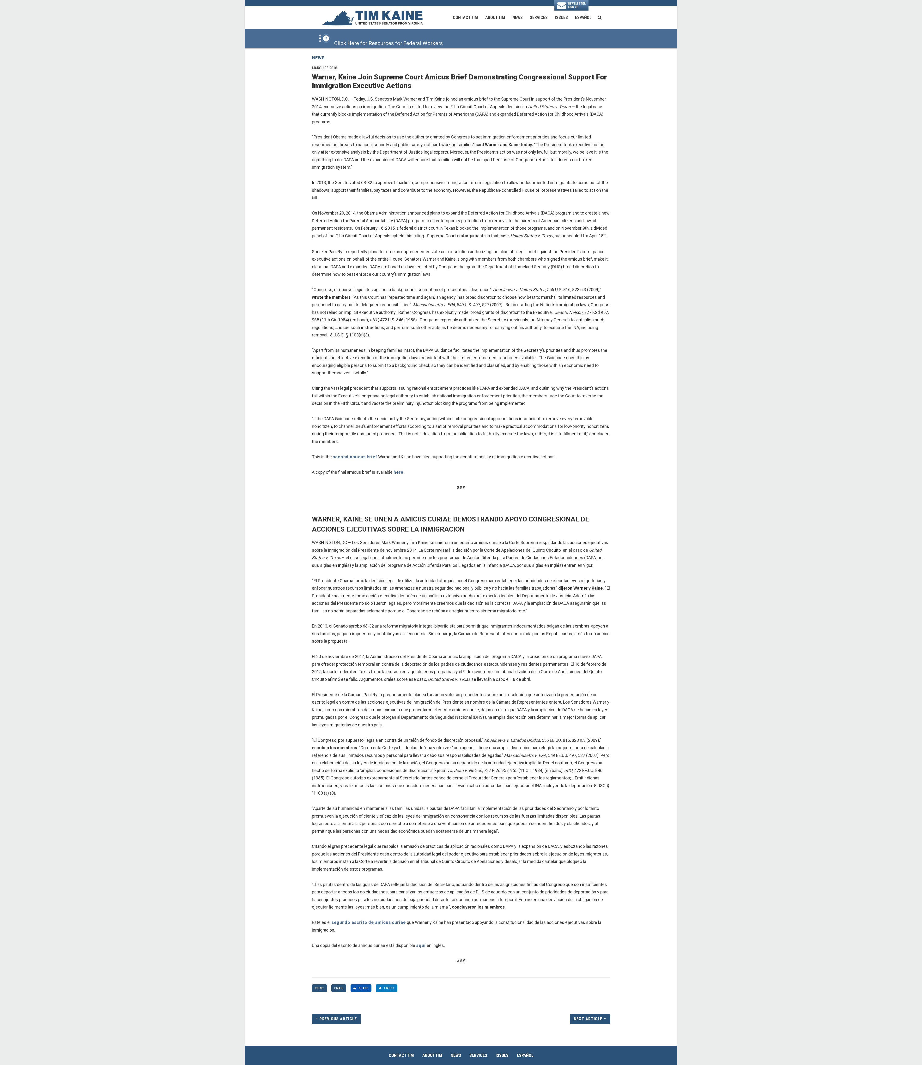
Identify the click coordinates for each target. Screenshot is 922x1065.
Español (583, 17)
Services (539, 17)
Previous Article (338, 1019)
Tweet (389, 988)
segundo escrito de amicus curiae (369, 922)
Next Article (588, 1019)
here (398, 472)
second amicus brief (355, 456)
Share (363, 988)
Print (319, 988)
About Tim (495, 17)
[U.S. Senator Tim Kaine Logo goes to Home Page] (372, 17)
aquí (421, 945)
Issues (561, 17)
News (517, 17)
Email (338, 988)
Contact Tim (465, 17)
